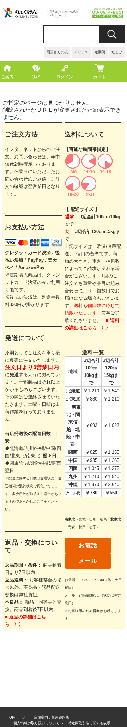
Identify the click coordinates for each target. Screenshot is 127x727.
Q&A (36, 76)
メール (88, 561)
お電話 (88, 545)
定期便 (100, 52)
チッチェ (81, 52)
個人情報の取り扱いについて (36, 723)
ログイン (65, 76)
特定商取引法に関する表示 (89, 723)
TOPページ (16, 717)
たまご (116, 52)
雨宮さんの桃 (57, 52)
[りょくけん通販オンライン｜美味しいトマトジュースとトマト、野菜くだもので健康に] (63, 16)
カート (99, 76)
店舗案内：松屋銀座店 (51, 717)
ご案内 (7, 76)
